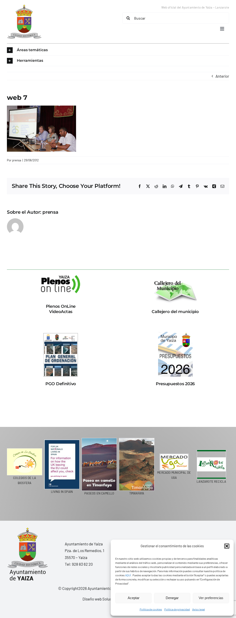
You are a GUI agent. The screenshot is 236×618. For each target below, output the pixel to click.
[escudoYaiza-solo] (24, 6)
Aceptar (133, 598)
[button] (226, 546)
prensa (16, 160)
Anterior (222, 76)
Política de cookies (151, 609)
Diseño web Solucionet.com (106, 599)
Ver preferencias (211, 598)
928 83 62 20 (82, 564)
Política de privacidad (177, 609)
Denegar (172, 598)
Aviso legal (198, 609)
